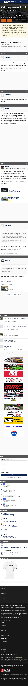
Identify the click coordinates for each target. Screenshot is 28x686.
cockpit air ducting (8, 340)
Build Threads (5, 486)
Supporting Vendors (4, 646)
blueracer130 (6, 335)
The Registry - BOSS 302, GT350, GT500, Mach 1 (11, 496)
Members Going (7, 550)
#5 (26, 221)
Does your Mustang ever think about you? (14, 334)
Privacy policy (3, 593)
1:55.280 (5, 529)
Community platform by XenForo (11, 665)
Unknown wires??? (6, 493)
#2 (26, 91)
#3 (26, 105)
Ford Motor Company (13, 674)
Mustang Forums (18, 605)
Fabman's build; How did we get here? (12, 498)
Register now (18, 477)
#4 (26, 163)
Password (3, 464)
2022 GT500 (14, 526)
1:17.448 (5, 524)
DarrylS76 (5, 321)
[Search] (26, 1)
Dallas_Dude (4, 44)
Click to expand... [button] (14, 241)
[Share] (25, 54)
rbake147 (5, 347)
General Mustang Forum (12, 321)
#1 (26, 53)
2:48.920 (5, 513)
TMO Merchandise (4, 651)
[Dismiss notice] (26, 25)
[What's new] (23, 1)
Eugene (5, 341)
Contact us (3, 588)
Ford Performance (24, 677)
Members (2, 644)
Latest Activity (3, 625)
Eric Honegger (6, 329)
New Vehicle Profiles (4, 627)
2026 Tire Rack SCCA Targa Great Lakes (12, 543)
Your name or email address (7, 459)
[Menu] (1, 1)
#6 (26, 256)
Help (1, 596)
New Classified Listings (5, 635)
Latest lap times (3, 510)
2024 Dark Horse (13, 515)
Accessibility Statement (5, 598)
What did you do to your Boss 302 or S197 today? (12, 488)
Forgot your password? (6, 469)
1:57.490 (5, 518)
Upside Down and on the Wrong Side (11, 483)
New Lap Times (3, 630)
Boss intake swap (8, 346)
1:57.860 (5, 535)
